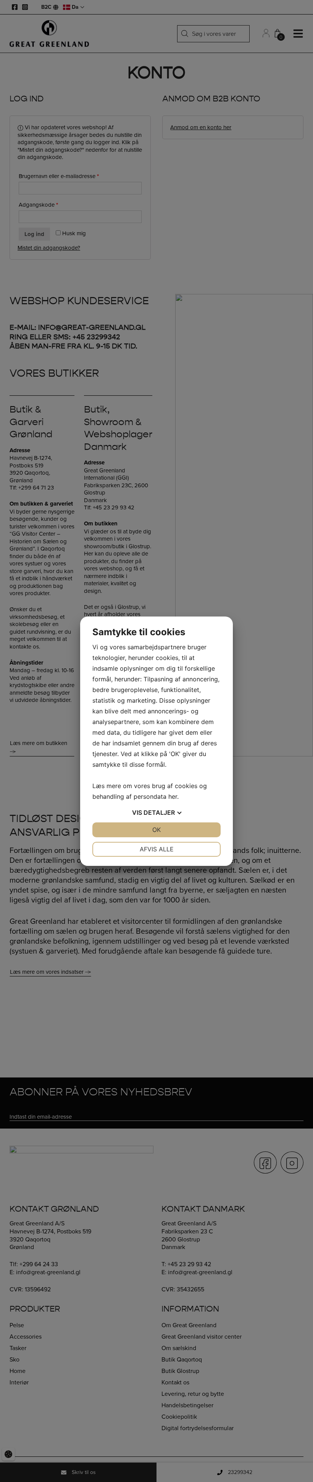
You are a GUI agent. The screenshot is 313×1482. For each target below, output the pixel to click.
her (172, 796)
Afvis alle (157, 849)
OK (156, 829)
